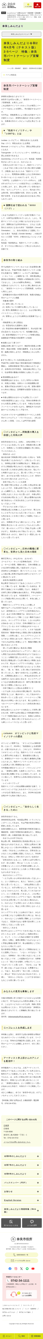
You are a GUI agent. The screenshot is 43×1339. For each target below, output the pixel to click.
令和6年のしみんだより (15, 1174)
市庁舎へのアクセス (8, 1312)
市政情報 (30, 13)
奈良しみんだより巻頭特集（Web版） (20, 1210)
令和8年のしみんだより (15, 1156)
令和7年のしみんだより (15, 1165)
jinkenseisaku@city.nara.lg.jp (19, 1017)
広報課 (6, 1125)
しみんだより (11, 15)
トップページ (11, 13)
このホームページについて (11, 1305)
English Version (12, 1200)
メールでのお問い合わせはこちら (17, 1142)
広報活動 (37, 13)
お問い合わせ (6, 1316)
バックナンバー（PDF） (16, 1183)
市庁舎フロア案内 (24, 1312)
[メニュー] (7, 1336)
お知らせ (8, 1191)
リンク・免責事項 (30, 1309)
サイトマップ (27, 1305)
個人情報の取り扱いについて (11, 1309)
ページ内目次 (11, 75)
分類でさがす (21, 13)
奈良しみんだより (23, 15)
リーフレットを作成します (18, 1028)
